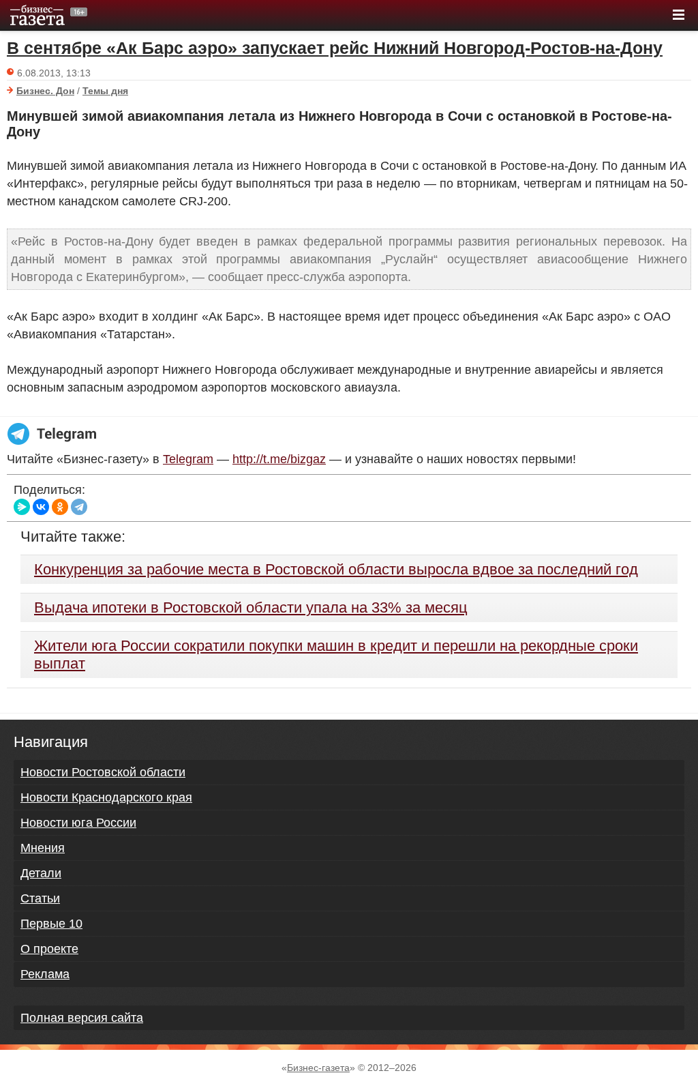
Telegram (188, 459)
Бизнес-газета (318, 1067)
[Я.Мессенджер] (22, 507)
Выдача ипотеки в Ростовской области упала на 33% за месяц (251, 607)
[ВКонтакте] (41, 507)
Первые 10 (51, 923)
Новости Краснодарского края (106, 797)
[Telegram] (79, 507)
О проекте (49, 949)
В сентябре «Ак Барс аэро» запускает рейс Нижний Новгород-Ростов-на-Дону (335, 47)
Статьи (40, 898)
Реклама (45, 974)
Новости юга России (78, 823)
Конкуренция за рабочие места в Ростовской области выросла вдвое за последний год (336, 569)
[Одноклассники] (60, 507)
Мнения (42, 848)
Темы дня (105, 90)
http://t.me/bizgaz (279, 459)
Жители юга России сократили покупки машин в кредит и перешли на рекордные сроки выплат (336, 654)
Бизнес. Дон (45, 90)
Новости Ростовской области (102, 772)
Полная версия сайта (81, 1018)
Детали (40, 873)
